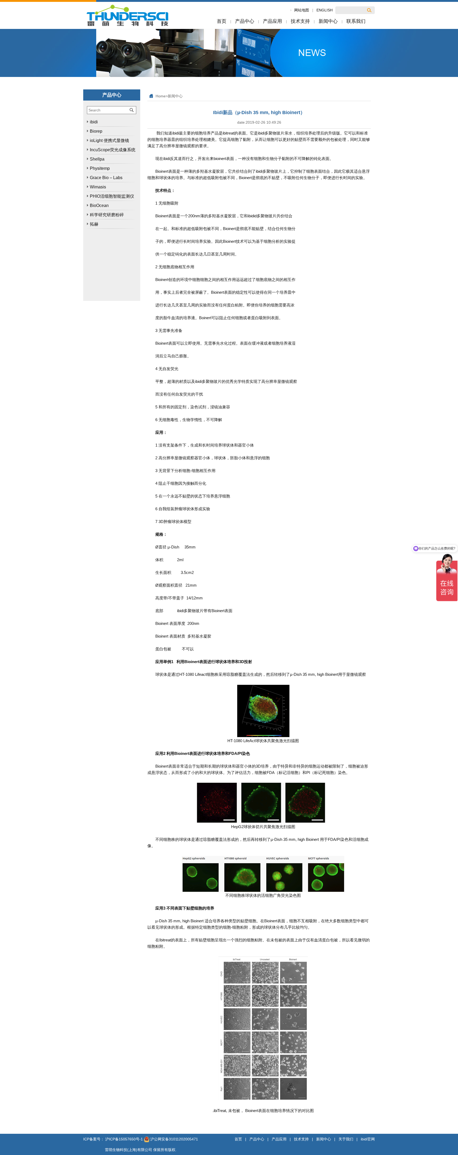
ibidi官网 (368, 1139)
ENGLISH (324, 10)
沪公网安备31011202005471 (173, 1139)
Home (161, 96)
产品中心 (256, 1139)
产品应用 (279, 1139)
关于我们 (345, 1139)
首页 (238, 1139)
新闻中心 (175, 96)
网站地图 (301, 10)
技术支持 (301, 1139)
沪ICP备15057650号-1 (124, 1139)
